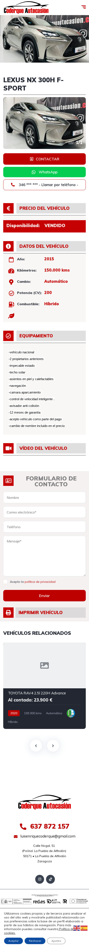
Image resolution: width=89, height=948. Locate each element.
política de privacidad (40, 582)
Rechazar (35, 940)
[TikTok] (50, 879)
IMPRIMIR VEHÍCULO (41, 612)
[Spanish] (84, 928)
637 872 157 (48, 826)
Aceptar (13, 940)
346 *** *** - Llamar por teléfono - (48, 184)
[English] (77, 928)
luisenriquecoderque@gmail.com (47, 836)
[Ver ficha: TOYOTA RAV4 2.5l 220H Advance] (44, 686)
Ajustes (56, 940)
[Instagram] (39, 879)
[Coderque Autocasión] (26, 7)
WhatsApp (48, 172)
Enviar (44, 595)
